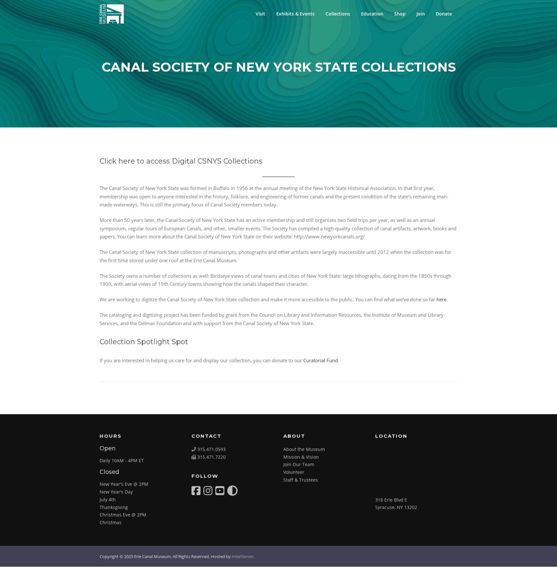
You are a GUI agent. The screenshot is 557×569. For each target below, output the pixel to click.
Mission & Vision (301, 457)
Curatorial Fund (320, 360)
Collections (338, 14)
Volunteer (293, 472)
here (441, 299)
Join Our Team (298, 464)
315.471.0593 (211, 449)
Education (372, 14)
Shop (400, 14)
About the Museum (304, 449)
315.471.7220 (211, 457)
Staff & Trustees (300, 480)
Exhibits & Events (295, 14)
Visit (260, 14)
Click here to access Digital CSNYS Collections (181, 161)
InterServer (242, 556)
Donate (444, 14)
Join (420, 14)
